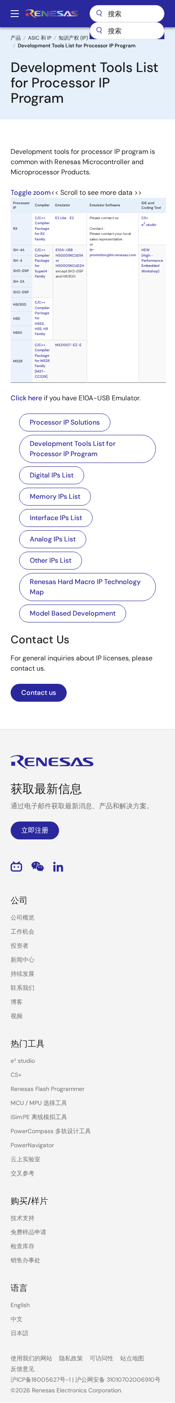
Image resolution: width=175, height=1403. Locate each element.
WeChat (37, 866)
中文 (17, 1319)
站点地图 (132, 1358)
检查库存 (22, 1246)
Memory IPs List (55, 496)
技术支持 (22, 1218)
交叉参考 (22, 1173)
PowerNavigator (32, 1145)
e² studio (23, 1061)
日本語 (19, 1333)
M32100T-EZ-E (68, 345)
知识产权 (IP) (73, 38)
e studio (148, 225)
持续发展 (22, 974)
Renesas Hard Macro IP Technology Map (85, 586)
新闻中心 (22, 959)
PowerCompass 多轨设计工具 (51, 1131)
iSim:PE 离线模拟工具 (39, 1117)
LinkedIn (58, 866)
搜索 (127, 13)
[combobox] (127, 30)
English (20, 1305)
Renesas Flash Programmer (48, 1089)
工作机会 (22, 931)
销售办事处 (25, 1260)
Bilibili (16, 866)
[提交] (99, 31)
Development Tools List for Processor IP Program (73, 448)
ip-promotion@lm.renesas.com (113, 252)
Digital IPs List (51, 475)
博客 (17, 1002)
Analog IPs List (53, 539)
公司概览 (22, 917)
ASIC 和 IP (39, 38)
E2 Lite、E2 (64, 218)
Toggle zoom (31, 192)
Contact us (38, 692)
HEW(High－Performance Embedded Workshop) (152, 260)
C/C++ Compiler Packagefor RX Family (42, 228)
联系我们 (22, 988)
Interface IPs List (56, 517)
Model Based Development (73, 613)
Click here (26, 397)
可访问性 (101, 1358)
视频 (17, 1016)
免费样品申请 (28, 1232)
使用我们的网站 (31, 1358)
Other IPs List (50, 560)
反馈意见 (22, 1369)
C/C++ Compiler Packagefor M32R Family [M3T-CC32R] (42, 361)
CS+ (144, 218)
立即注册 (34, 830)
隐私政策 (71, 1358)
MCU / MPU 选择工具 (39, 1103)
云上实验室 (25, 1159)
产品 (16, 38)
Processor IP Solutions (65, 422)
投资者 (19, 945)
